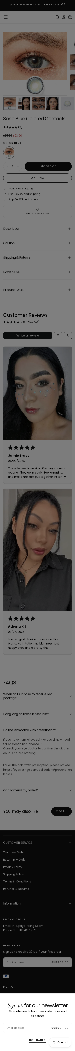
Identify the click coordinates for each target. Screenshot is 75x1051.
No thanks (37, 1040)
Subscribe (59, 1028)
